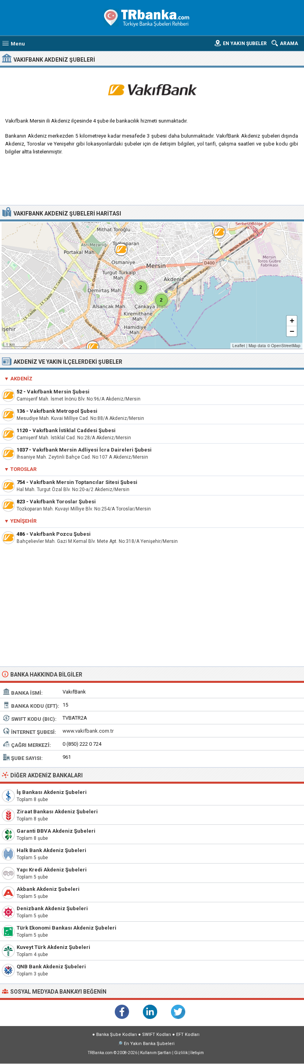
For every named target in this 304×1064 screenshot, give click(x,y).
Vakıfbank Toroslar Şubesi (63, 502)
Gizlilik (181, 1053)
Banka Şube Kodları (116, 1034)
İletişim (197, 1053)
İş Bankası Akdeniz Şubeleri (52, 792)
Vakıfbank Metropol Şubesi (63, 411)
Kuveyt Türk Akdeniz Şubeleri (53, 947)
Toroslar (23, 469)
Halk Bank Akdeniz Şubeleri (51, 850)
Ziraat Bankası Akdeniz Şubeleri (57, 812)
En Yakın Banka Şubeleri (149, 1043)
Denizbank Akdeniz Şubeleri (52, 908)
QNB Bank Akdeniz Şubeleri (51, 967)
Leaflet (238, 345)
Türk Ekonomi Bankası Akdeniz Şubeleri (66, 928)
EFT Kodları (188, 1034)
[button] (88, 343)
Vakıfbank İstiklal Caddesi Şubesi (74, 430)
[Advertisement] (152, 183)
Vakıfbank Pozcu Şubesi (60, 534)
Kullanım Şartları (155, 1053)
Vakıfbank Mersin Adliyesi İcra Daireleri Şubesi (92, 450)
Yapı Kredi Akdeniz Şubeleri (52, 870)
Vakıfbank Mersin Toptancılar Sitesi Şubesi (83, 482)
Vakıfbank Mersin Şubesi (58, 392)
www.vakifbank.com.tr (88, 731)
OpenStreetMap (285, 345)
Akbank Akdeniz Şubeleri (48, 889)
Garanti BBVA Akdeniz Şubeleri (56, 831)
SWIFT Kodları (156, 1034)
